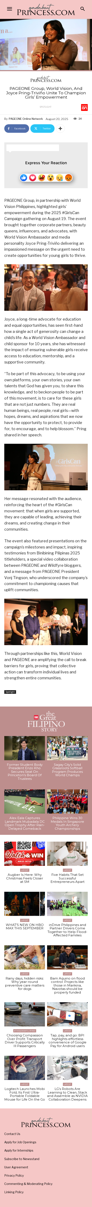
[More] (60, 128)
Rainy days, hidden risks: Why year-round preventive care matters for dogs (24, 983)
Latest (24, 870)
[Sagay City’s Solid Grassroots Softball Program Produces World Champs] (67, 748)
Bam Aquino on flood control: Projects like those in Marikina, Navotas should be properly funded (67, 985)
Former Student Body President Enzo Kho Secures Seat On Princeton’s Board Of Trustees (25, 772)
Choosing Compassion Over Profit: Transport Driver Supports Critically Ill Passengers (25, 1040)
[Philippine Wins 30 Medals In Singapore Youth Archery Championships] (67, 801)
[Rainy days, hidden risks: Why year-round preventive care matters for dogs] (24, 957)
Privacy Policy (14, 1175)
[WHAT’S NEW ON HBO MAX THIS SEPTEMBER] (24, 904)
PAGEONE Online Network (26, 118)
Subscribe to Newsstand (21, 1159)
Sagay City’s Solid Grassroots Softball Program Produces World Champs (67, 770)
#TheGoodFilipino (24, 1030)
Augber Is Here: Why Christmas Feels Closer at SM (24, 878)
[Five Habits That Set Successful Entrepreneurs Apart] (67, 854)
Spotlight (45, 106)
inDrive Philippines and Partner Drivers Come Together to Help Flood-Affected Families (67, 930)
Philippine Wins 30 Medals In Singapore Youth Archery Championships (67, 823)
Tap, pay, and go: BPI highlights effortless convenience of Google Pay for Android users (67, 1040)
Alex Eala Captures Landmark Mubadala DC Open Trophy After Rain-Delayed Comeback (25, 823)
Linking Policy (14, 1192)
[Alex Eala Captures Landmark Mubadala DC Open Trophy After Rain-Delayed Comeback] (24, 801)
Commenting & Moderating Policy (28, 1184)
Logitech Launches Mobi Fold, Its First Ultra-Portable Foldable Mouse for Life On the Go (24, 1094)
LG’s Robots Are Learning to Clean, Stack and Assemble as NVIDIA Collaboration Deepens (67, 1094)
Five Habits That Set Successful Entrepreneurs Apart (67, 878)
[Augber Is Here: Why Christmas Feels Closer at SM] (24, 854)
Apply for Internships (18, 1150)
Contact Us (12, 1134)
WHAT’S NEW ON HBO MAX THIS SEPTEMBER (25, 926)
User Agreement (16, 1167)
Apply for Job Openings (20, 1142)
